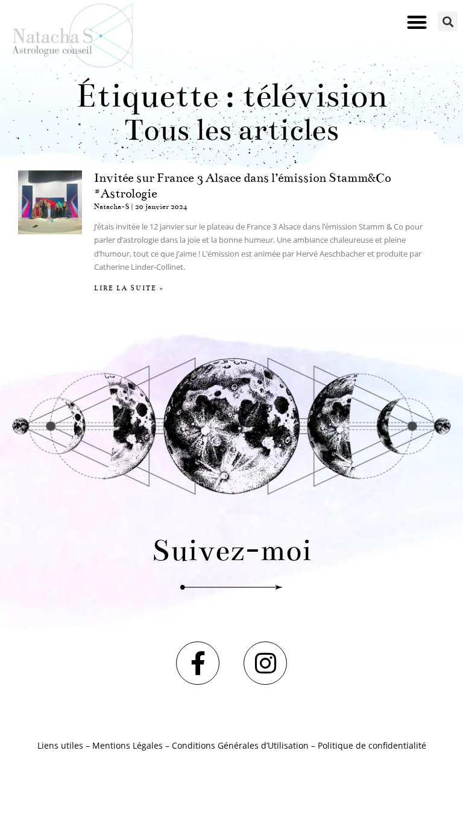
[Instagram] (265, 663)
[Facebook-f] (197, 663)
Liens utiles (60, 745)
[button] (417, 22)
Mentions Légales (127, 745)
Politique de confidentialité (372, 745)
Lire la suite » (129, 288)
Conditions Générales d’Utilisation (240, 745)
